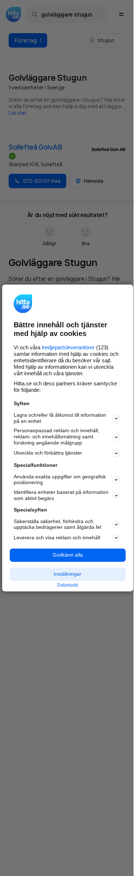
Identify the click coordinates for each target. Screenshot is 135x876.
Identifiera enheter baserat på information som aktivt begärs (61, 495)
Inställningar (67, 574)
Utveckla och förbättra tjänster (48, 453)
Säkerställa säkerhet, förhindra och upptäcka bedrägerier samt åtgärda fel (57, 524)
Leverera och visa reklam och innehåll (57, 537)
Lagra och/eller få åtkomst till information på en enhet (60, 418)
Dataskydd (67, 585)
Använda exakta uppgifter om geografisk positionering (60, 480)
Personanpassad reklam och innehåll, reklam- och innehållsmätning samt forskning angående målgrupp (56, 437)
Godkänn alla (68, 555)
